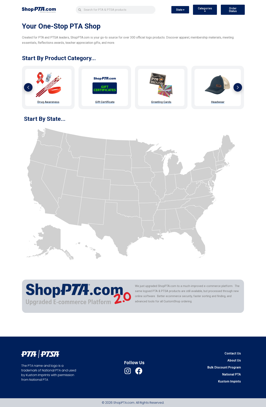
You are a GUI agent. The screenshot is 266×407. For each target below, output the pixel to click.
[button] (28, 87)
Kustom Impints (229, 381)
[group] (48, 87)
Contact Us (233, 353)
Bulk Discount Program (224, 367)
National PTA (231, 374)
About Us (234, 360)
